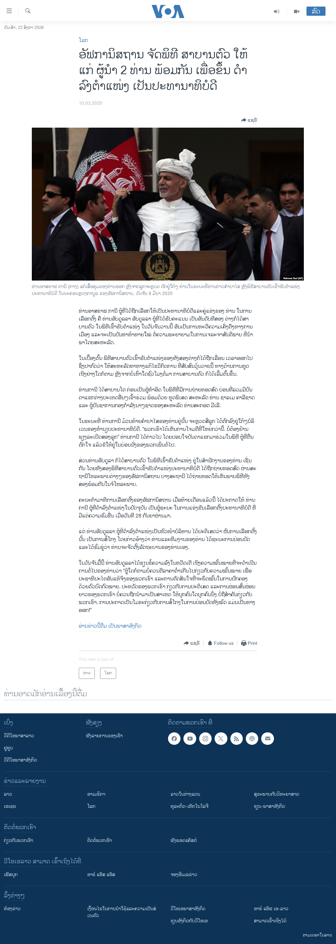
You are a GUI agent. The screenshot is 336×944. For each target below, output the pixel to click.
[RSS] (236, 738)
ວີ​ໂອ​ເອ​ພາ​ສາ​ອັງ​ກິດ (188, 908)
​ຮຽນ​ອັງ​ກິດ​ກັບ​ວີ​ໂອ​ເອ (189, 920)
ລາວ (8, 794)
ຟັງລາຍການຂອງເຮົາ (104, 735)
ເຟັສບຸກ (11, 874)
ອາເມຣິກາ (96, 794)
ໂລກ (83, 40)
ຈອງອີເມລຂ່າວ (184, 874)
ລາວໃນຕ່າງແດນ (185, 794)
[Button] (249, 120)
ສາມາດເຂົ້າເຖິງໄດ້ (270, 920)
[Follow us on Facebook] (174, 738)
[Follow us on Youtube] (189, 738)
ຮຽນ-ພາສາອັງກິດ (269, 806)
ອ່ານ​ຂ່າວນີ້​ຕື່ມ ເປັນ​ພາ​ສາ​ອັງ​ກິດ (110, 626)
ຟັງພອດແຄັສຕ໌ (184, 840)
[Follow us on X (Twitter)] (221, 738)
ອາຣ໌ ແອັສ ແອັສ (101, 874)
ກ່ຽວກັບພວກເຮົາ (18, 840)
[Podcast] (252, 738)
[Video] (296, 11)
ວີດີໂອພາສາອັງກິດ (20, 760)
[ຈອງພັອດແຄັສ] (267, 738)
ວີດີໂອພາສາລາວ (19, 735)
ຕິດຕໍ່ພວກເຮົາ (99, 840)
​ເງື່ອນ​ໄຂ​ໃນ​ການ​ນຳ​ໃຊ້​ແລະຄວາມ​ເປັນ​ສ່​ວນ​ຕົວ (121, 912)
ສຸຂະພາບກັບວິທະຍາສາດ (276, 794)
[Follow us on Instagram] (205, 738)
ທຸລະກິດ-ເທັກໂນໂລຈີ (189, 806)
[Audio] (277, 11)
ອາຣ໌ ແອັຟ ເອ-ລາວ (271, 908)
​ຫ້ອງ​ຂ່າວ (12, 908)
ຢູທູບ (8, 748)
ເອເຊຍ (10, 806)
